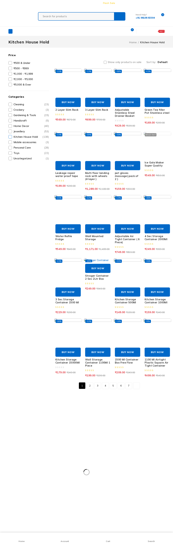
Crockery (31, 109)
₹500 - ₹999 (21, 68)
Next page (136, 385)
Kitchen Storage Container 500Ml (125, 301)
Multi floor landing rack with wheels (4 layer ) (97, 176)
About (139, 3)
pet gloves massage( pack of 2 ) (126, 176)
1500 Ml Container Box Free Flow (126, 361)
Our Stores (46, 401)
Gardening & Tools (31, 115)
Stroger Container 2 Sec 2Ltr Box (97, 277)
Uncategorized (31, 158)
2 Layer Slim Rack (66, 109)
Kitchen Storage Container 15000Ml (67, 361)
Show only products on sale (124, 62)
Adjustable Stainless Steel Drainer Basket (125, 112)
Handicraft (31, 120)
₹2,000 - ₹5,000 (23, 79)
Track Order (126, 3)
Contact (151, 3)
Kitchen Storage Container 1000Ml (156, 301)
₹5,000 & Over (22, 84)
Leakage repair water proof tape (66, 174)
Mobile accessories (31, 142)
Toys (31, 153)
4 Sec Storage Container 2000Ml (156, 238)
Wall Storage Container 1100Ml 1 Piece (97, 362)
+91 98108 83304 (11, 409)
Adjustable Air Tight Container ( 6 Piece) (127, 239)
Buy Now (68, 102)
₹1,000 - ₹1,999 (23, 73)
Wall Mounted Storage (94, 238)
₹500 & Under (22, 63)
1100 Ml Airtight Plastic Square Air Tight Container (156, 362)
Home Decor (31, 126)
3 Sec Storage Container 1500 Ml (67, 301)
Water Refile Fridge (63, 238)
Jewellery (31, 131)
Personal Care (31, 147)
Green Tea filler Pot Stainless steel (157, 111)
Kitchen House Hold (31, 136)
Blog (162, 3)
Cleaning (31, 104)
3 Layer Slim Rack (96, 109)
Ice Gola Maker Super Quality (154, 164)
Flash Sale (109, 3)
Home (133, 42)
